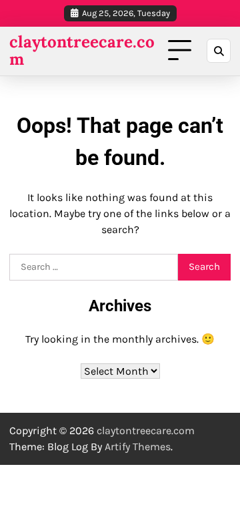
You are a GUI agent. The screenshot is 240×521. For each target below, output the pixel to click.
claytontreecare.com (82, 50)
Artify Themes (138, 446)
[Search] (219, 51)
